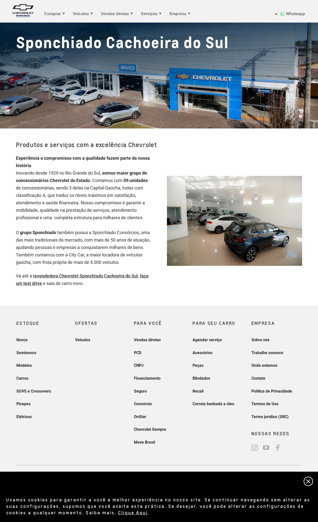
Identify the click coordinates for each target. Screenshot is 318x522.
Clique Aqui (133, 512)
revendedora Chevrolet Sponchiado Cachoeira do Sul (85, 275)
